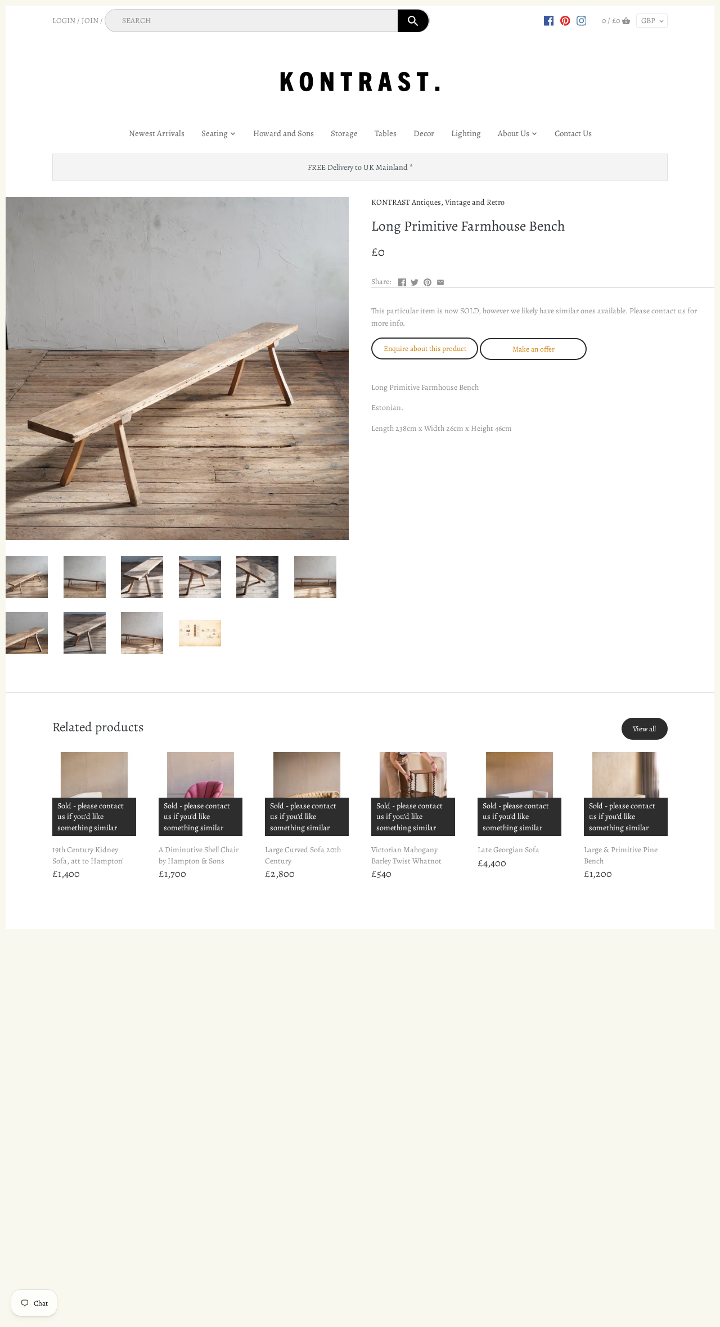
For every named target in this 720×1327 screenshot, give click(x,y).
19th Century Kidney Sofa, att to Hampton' (87, 855)
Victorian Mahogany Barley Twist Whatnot (406, 855)
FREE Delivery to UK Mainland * (360, 167)
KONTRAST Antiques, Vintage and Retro (438, 202)
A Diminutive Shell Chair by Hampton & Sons (198, 855)
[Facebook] (549, 20)
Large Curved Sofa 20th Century (303, 855)
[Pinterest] (565, 20)
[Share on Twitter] (414, 280)
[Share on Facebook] (402, 280)
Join (90, 20)
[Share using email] (440, 280)
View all (644, 728)
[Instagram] (582, 20)
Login (63, 20)
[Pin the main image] (427, 280)
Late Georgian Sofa (508, 849)
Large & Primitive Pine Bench (621, 855)
